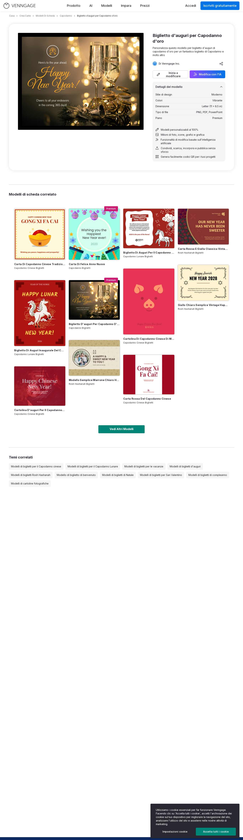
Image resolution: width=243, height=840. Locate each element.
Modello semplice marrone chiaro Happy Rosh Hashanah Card (94, 380)
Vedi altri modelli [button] (121, 429)
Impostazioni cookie (174, 831)
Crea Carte (25, 15)
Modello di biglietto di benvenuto (76, 474)
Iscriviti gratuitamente (220, 5)
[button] (170, 74)
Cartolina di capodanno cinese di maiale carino (148, 338)
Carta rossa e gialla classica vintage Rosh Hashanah (203, 248)
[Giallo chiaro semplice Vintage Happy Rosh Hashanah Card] (203, 283)
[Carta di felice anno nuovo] (94, 234)
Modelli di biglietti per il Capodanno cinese (36, 466)
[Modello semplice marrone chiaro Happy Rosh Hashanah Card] (94, 358)
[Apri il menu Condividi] (221, 64)
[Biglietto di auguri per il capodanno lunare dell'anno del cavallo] (148, 228)
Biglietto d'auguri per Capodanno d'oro (94, 324)
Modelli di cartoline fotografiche (30, 483)
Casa (12, 15)
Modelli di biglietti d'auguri (185, 466)
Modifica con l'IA (210, 74)
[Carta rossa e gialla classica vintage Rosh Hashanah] (203, 226)
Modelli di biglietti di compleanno (207, 474)
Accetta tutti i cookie (216, 831)
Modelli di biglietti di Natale (118, 474)
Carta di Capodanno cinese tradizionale (39, 264)
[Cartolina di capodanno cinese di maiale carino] (148, 301)
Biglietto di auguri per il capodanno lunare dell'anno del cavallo (148, 252)
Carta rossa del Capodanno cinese (147, 398)
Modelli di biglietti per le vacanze (143, 466)
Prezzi (145, 5)
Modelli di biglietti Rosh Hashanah (30, 474)
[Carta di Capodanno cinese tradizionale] (39, 234)
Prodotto (73, 5)
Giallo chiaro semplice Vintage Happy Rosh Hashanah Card (203, 304)
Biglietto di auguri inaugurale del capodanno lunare (39, 350)
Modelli (106, 5)
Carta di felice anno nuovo (87, 264)
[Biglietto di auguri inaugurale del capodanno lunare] (39, 313)
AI (90, 5)
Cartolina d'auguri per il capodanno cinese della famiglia (39, 410)
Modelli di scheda (45, 15)
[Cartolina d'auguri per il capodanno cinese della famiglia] (39, 386)
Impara (126, 5)
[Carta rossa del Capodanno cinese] (148, 374)
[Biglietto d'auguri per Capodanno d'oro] (94, 300)
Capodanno (66, 15)
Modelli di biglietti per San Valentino (161, 474)
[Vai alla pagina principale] (20, 6)
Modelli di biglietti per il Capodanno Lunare (93, 466)
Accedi (190, 5)
